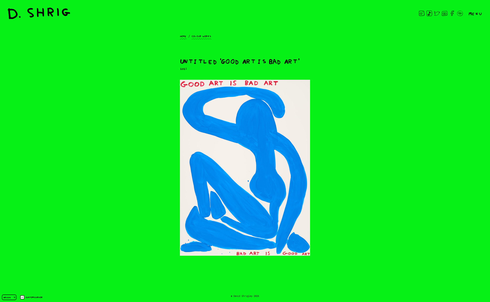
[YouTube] (445, 13)
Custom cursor (34, 297)
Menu (475, 13)
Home (183, 35)
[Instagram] (422, 13)
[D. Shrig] (39, 13)
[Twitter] (437, 13)
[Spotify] (460, 13)
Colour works (202, 35)
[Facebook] (452, 13)
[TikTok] (429, 13)
